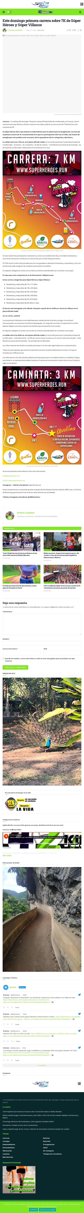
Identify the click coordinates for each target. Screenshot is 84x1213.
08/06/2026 (7, 591)
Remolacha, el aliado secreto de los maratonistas (20, 1125)
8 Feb (24, 1048)
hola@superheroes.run (11, 476)
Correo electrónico (11, 649)
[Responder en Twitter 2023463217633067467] (4, 1041)
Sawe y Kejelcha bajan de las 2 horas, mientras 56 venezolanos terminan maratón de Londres (62, 587)
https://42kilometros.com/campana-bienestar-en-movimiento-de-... (26, 1000)
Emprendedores (9, 1144)
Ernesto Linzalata (15, 30)
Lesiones (6, 1154)
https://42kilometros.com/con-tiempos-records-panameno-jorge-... (26, 1053)
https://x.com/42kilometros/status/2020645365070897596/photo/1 (27, 1055)
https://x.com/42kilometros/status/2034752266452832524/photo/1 (27, 1002)
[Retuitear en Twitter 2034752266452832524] (8, 1007)
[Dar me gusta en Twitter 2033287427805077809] (12, 1024)
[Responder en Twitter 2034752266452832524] (4, 1007)
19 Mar (25, 995)
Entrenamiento (9, 1148)
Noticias (41, 30)
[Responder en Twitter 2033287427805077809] (4, 1024)
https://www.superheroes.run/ (14, 480)
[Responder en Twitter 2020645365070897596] (4, 1060)
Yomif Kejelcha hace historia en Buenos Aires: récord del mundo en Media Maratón (20, 554)
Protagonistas (48, 1144)
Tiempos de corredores (52, 1154)
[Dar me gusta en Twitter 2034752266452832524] (12, 1007)
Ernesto (6, 995)
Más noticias (49, 582)
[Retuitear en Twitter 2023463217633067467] (8, 1041)
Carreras (6, 1138)
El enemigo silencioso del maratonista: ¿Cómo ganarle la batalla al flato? (20, 587)
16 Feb (25, 1031)
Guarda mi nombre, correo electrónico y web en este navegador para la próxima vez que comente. (40, 659)
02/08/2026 (48, 560)
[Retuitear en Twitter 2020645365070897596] (8, 1060)
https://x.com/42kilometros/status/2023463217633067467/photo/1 (27, 1036)
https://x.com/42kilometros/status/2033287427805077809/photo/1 (48, 1019)
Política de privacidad (47, 1210)
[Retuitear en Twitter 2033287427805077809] (8, 1024)
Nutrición (46, 1141)
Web (45, 649)
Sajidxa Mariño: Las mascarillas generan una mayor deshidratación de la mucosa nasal (34, 853)
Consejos (7, 582)
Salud (45, 1148)
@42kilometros (15, 995)
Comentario (8, 612)
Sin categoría (48, 1151)
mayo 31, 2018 (30, 30)
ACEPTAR (33, 1210)
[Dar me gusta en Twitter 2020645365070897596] (12, 1060)
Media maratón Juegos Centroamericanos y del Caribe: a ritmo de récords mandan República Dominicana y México (61, 555)
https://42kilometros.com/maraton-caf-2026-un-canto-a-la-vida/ (53, 1034)
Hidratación (7, 1151)
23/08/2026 (7, 558)
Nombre (6, 639)
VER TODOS (7, 855)
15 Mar (25, 1014)
